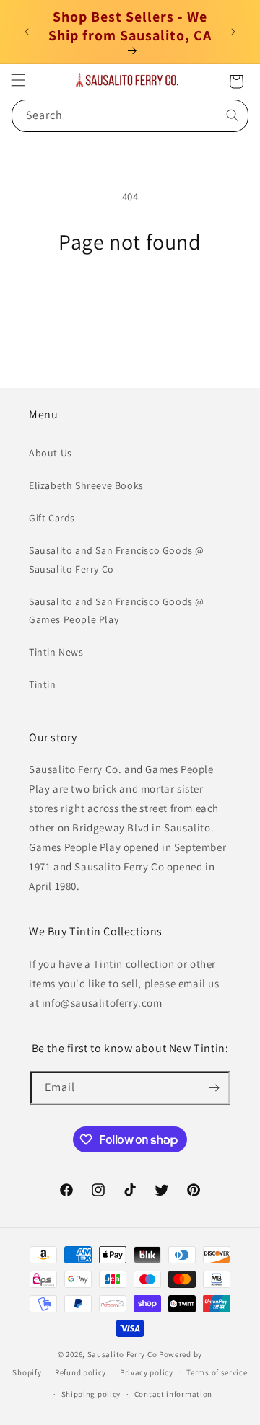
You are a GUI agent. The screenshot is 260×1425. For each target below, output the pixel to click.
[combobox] (130, 116)
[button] (18, 80)
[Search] (232, 115)
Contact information (173, 1394)
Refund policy (80, 1372)
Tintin (42, 684)
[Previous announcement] (27, 32)
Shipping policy (91, 1394)
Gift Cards (52, 517)
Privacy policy (146, 1372)
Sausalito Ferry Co (122, 1354)
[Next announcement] (233, 32)
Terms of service (216, 1372)
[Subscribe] (214, 1088)
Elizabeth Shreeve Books (86, 485)
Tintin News (56, 651)
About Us (50, 452)
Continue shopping (130, 294)
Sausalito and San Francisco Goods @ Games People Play (116, 610)
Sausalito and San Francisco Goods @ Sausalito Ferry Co (116, 559)
